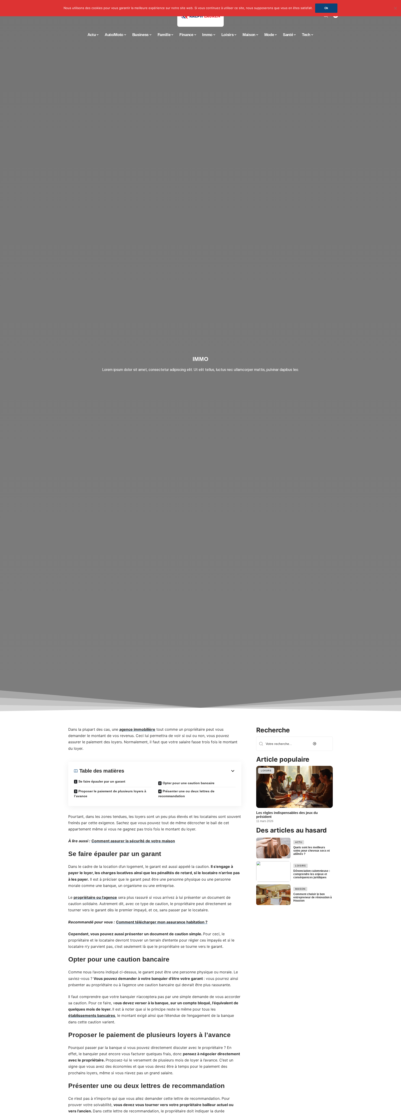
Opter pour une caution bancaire (188, 783)
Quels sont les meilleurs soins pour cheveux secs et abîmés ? (311, 851)
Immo (201, 359)
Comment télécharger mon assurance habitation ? (161, 922)
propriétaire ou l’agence (95, 897)
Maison (300, 889)
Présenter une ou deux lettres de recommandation (186, 793)
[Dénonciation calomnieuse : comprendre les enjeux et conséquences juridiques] (273, 871)
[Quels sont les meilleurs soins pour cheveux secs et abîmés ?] (273, 848)
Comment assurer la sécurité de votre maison (133, 841)
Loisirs (266, 770)
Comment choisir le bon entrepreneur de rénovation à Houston (312, 897)
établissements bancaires (91, 1015)
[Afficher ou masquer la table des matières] (180, 771)
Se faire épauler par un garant (101, 781)
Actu (298, 842)
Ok (326, 8)
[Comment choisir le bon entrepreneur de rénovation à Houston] (273, 894)
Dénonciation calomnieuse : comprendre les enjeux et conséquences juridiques (311, 874)
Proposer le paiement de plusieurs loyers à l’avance (110, 793)
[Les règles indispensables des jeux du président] (294, 787)
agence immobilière (137, 729)
